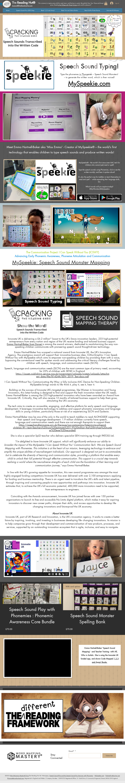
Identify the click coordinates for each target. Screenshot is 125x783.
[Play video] (44, 117)
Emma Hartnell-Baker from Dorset (24, 344)
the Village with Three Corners (68, 5)
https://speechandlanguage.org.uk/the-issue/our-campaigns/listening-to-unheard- (62, 425)
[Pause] (7, 85)
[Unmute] (12, 85)
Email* (71, 751)
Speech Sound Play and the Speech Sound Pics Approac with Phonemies (71, 776)
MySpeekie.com (89, 83)
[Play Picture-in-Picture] (46, 85)
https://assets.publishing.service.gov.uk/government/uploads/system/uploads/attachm (62, 373)
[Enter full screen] (50, 85)
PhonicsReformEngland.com (15, 778)
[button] (105, 3)
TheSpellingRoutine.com (112, 776)
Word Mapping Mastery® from (19, 776)
